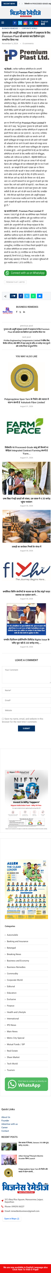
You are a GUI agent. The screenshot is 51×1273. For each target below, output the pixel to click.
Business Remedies (27, 307)
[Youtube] (36, 23)
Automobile (12, 935)
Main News (12, 1031)
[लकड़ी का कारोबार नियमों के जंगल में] (26, 526)
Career (4, 1127)
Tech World (12, 1063)
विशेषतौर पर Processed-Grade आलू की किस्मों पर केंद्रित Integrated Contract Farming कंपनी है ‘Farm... (26, 450)
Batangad (11, 948)
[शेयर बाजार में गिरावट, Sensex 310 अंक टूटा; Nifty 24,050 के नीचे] (9, 1146)
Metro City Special (15, 1038)
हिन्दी (43, 24)
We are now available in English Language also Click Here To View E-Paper (25, 1268)
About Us (5, 1117)
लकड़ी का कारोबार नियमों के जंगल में (26, 546)
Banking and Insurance (17, 941)
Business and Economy (18, 960)
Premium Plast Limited (15, 282)
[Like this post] (14, 296)
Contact (5, 1131)
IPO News (11, 1025)
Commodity (12, 973)
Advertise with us (9, 1124)
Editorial (11, 986)
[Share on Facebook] (21, 296)
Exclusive (11, 999)
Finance (10, 1005)
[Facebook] (15, 23)
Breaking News (14, 954)
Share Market (13, 1057)
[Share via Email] (39, 296)
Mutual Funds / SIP (16, 1044)
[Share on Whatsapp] (33, 296)
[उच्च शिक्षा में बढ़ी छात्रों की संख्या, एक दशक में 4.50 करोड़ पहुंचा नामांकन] (26, 478)
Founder (5, 1120)
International (13, 1018)
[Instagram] (25, 23)
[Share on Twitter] (27, 296)
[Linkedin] (31, 23)
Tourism (11, 1070)
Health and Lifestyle (16, 1012)
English (44, 21)
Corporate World (15, 980)
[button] (19, 3)
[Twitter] (20, 23)
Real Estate (12, 1051)
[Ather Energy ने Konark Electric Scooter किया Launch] (9, 1160)
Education (11, 993)
